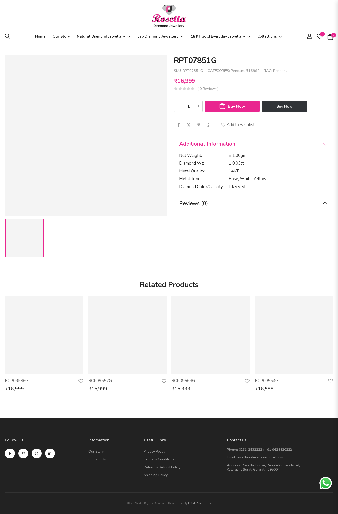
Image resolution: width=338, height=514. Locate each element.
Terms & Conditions (159, 459)
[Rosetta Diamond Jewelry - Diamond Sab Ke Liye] (169, 16)
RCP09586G (16, 381)
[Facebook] (178, 125)
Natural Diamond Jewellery (101, 36)
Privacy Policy (154, 452)
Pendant (237, 70)
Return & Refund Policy (162, 467)
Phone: (232, 449)
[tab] (253, 144)
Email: (231, 457)
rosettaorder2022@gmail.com (260, 457)
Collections (267, 36)
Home (40, 36)
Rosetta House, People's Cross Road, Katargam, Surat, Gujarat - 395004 (263, 467)
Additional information (207, 144)
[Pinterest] (198, 125)
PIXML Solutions (199, 503)
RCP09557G (100, 381)
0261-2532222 (250, 449)
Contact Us (97, 459)
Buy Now (236, 106)
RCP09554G (266, 381)
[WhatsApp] (208, 125)
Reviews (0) (193, 203)
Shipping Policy (156, 475)
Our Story (61, 36)
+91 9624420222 (278, 449)
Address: (234, 465)
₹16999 (253, 70)
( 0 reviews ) (207, 89)
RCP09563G (183, 381)
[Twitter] (188, 125)
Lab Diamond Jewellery (158, 36)
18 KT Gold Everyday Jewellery (218, 36)
